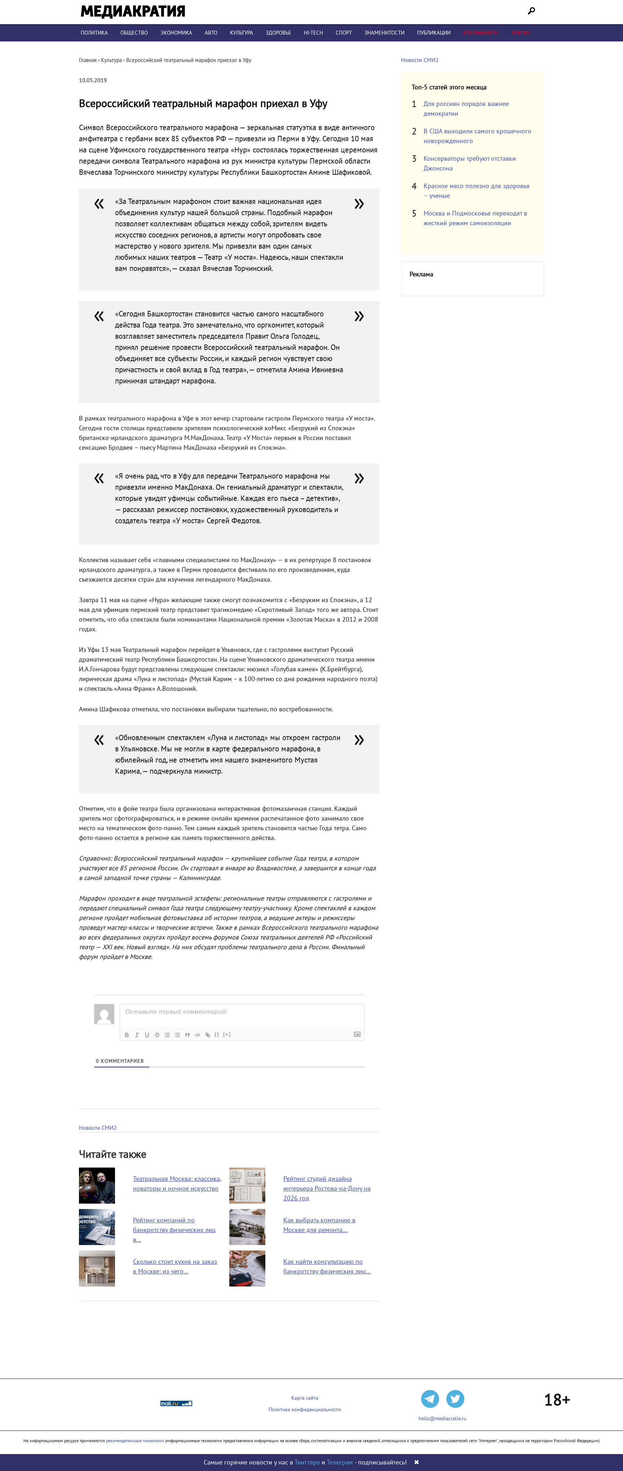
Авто (211, 33)
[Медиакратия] (133, 12)
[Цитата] (187, 1035)
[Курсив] (137, 1035)
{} (217, 1034)
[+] (227, 1034)
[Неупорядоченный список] (177, 1035)
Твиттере (307, 1462)
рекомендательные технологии (135, 1440)
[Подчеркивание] (147, 1035)
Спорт (344, 33)
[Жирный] (127, 1035)
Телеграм (340, 1462)
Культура (241, 33)
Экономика (176, 33)
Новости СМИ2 (98, 1128)
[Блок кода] (198, 1035)
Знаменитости (384, 33)
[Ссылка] (208, 1035)
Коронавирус (481, 33)
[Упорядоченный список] (167, 1035)
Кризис (521, 33)
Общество (134, 33)
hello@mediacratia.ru (443, 1419)
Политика (94, 33)
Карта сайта (304, 1398)
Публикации (434, 33)
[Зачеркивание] (157, 1035)
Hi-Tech (313, 33)
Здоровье (278, 33)
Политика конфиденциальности (305, 1409)
